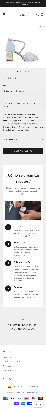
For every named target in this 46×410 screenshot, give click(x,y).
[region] (23, 325)
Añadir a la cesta (23, 151)
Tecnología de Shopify (32, 392)
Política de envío (9, 370)
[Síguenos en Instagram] (10, 378)
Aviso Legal (8, 357)
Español (32, 387)
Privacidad (7, 366)
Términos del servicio (11, 361)
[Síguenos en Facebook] (4, 378)
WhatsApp (23, 127)
